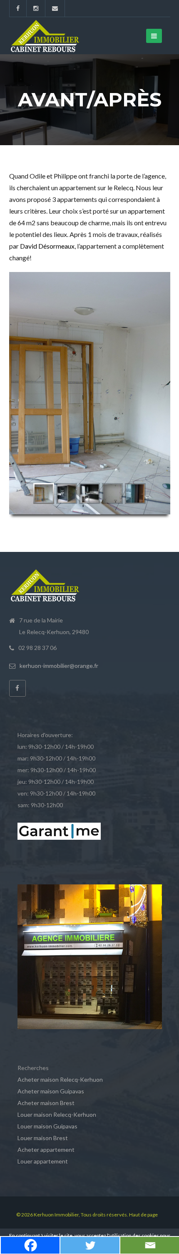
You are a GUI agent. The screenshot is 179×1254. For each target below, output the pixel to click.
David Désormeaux (47, 246)
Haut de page (143, 1214)
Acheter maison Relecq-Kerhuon (60, 1079)
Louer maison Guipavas (47, 1126)
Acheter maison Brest (46, 1102)
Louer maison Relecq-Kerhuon (56, 1114)
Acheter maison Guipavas (50, 1091)
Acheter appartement (46, 1149)
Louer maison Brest (42, 1137)
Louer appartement (42, 1161)
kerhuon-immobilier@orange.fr (59, 665)
